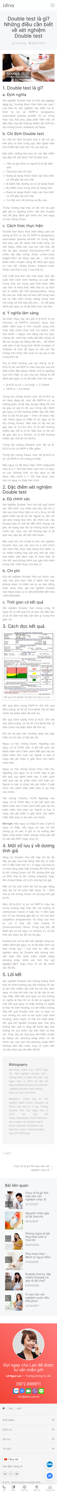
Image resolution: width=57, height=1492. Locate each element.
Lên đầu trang (11, 1466)
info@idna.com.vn (28, 1396)
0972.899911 (28, 1384)
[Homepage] (8, 6)
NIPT (8, 1153)
